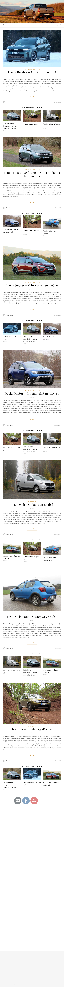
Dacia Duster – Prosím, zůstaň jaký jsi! (32, 393)
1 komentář (58, 648)
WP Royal (13, 984)
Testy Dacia (28, 69)
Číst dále (32, 96)
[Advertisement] (25, 833)
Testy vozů (36, 69)
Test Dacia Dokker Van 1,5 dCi (32, 504)
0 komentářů (57, 102)
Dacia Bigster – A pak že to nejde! (32, 72)
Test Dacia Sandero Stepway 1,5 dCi (32, 617)
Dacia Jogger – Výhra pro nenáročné (32, 285)
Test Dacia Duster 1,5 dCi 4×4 (32, 729)
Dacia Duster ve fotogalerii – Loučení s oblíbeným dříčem (10, 126)
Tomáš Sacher (9, 102)
